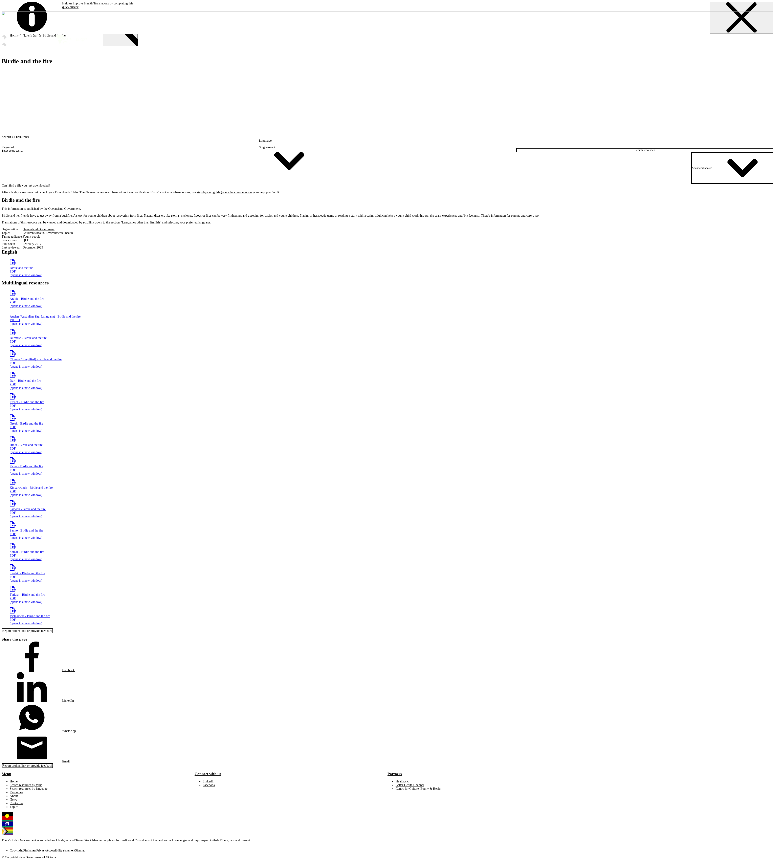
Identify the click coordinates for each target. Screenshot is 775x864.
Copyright (16, 850)
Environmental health (59, 233)
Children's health (33, 233)
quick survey (70, 7)
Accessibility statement (60, 850)
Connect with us (208, 774)
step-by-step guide (225, 192)
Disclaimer (29, 850)
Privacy (41, 850)
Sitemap (80, 850)
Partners (395, 774)
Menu (6, 774)
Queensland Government (38, 229)
